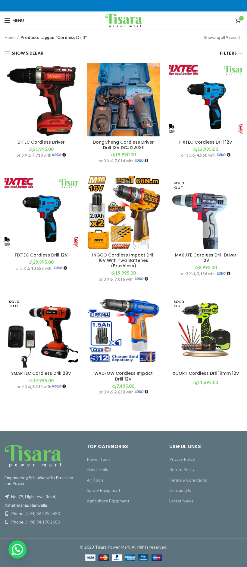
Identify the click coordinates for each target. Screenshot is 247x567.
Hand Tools (97, 469)
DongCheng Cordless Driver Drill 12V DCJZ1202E (123, 144)
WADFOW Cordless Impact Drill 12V (123, 376)
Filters (228, 53)
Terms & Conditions (188, 480)
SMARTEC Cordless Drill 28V (41, 373)
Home (10, 37)
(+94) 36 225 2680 (43, 513)
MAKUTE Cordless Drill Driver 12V (205, 257)
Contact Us (180, 490)
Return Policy (182, 469)
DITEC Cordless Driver (41, 142)
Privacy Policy (182, 459)
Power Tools (99, 459)
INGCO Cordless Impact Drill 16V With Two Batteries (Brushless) (123, 260)
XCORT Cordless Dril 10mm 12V (206, 373)
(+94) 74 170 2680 (43, 521)
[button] (17, 549)
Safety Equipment (103, 490)
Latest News (181, 500)
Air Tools (95, 480)
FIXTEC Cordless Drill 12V (205, 142)
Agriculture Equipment (108, 500)
